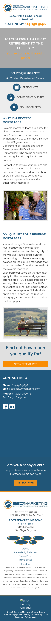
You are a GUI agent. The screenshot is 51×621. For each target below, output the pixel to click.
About (25, 548)
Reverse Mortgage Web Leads (15, 615)
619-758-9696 (25, 523)
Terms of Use (25, 559)
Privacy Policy (25, 556)
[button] (25, 364)
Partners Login (30, 617)
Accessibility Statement (25, 552)
